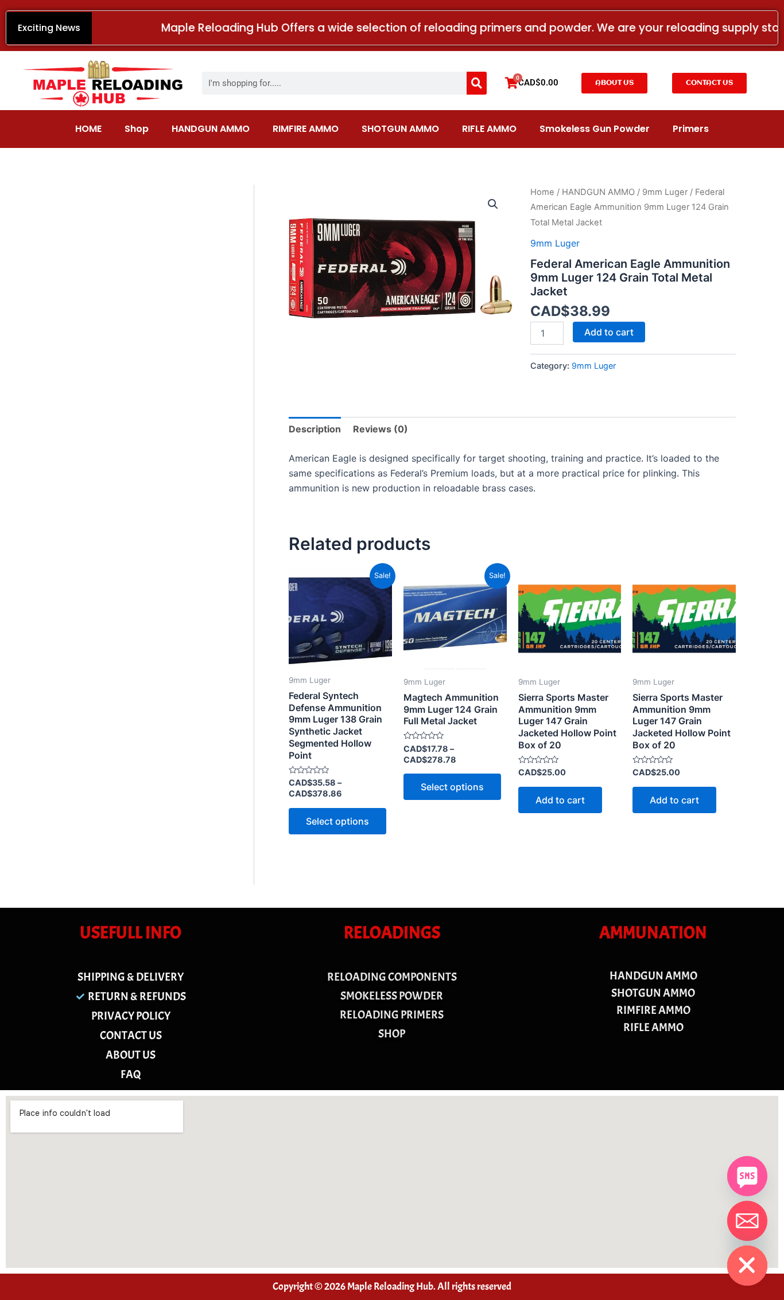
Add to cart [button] (560, 800)
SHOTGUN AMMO (400, 128)
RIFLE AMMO (489, 128)
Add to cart (609, 332)
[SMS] (747, 1176)
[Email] (747, 1221)
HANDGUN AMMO (211, 128)
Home (542, 192)
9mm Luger (665, 192)
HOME (88, 128)
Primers (691, 128)
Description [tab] (315, 429)
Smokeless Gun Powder (595, 128)
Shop (137, 128)
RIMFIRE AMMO (306, 128)
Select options (337, 821)
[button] (493, 204)
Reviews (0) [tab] (380, 429)
